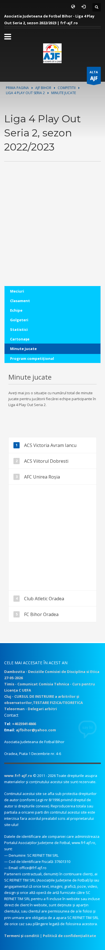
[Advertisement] (52, 233)
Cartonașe (19, 339)
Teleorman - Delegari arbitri (30, 708)
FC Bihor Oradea (41, 614)
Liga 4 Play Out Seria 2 (25, 92)
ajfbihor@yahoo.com (36, 729)
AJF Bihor (43, 87)
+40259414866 (24, 723)
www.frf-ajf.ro (18, 775)
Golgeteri (19, 319)
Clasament (20, 300)
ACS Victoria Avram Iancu (50, 445)
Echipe (16, 310)
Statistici (19, 329)
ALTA (94, 75)
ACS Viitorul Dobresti (46, 461)
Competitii (67, 87)
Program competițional (32, 358)
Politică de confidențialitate (69, 935)
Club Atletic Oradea (44, 598)
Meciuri (17, 291)
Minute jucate (23, 348)
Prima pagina (17, 87)
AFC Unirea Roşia (42, 477)
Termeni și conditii (21, 935)
